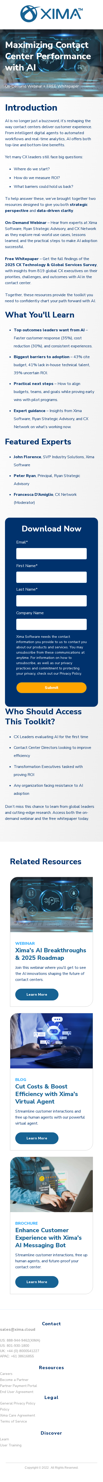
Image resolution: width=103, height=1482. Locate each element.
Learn (4, 1439)
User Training (11, 1445)
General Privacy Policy (17, 1403)
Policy (4, 1409)
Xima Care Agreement (17, 1415)
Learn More (36, 994)
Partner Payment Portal (18, 1385)
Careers (6, 1373)
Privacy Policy (70, 673)
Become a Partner (14, 1379)
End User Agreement (16, 1391)
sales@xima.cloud (17, 1329)
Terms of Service (13, 1421)
